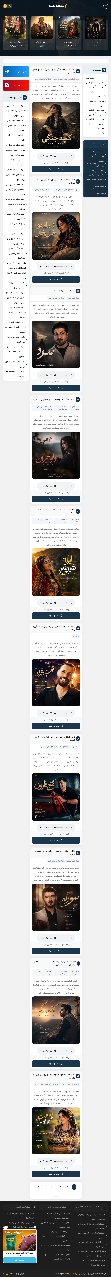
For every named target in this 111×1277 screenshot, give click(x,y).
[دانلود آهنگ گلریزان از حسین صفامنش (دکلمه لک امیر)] (69, 27)
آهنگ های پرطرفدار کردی (101, 101)
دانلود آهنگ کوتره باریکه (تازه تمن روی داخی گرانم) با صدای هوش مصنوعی (16, 221)
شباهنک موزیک (72, 1273)
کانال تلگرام (22, 71)
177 (39, 1187)
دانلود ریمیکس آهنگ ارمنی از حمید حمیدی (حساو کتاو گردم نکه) (21, 1225)
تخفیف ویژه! (20, 1260)
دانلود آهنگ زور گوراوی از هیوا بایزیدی (15, 339)
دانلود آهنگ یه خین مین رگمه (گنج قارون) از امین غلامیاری (16, 189)
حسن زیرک (90, 163)
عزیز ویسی (100, 179)
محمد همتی (91, 186)
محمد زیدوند (8, 1273)
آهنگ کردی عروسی (100, 121)
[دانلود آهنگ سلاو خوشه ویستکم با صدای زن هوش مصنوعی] (95, 27)
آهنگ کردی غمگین (90, 112)
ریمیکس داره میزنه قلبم (15, 44)
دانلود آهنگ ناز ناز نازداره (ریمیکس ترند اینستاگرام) (19, 1216)
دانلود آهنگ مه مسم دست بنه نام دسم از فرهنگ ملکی (17, 253)
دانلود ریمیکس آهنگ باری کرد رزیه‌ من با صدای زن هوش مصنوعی (15, 297)
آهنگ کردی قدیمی (100, 112)
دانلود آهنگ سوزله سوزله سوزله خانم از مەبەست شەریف (15, 204)
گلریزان (69, 44)
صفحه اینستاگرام (20, 85)
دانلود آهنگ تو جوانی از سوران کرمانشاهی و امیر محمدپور (16, 352)
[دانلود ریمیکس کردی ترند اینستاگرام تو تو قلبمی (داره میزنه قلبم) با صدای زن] (15, 27)
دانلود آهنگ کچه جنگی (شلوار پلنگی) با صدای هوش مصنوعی (16, 110)
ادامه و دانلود (54, 169)
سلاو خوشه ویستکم (96, 44)
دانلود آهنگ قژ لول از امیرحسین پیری (17, 285)
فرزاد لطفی (90, 179)
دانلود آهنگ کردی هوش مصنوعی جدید (90, 85)
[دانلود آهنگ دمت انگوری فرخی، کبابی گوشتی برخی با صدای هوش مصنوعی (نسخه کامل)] (42, 27)
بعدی (56, 1193)
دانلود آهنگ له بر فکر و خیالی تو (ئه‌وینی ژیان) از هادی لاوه (16, 312)
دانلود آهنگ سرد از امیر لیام (16, 138)
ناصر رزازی (100, 193)
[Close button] (35, 1227)
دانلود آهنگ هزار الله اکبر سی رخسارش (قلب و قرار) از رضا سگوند (16, 174)
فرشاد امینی (100, 186)
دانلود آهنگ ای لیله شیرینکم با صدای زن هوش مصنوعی (18, 160)
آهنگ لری (90, 101)
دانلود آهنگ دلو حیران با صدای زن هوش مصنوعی (15, 147)
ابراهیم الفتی (101, 154)
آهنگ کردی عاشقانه (90, 121)
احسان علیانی (91, 154)
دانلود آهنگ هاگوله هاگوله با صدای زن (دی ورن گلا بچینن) (16, 238)
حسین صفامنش (101, 172)
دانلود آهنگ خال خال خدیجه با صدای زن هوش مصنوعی (15, 327)
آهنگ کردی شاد (100, 131)
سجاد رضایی (91, 172)
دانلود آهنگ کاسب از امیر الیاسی (15, 364)
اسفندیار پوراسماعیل (100, 163)
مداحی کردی (101, 85)
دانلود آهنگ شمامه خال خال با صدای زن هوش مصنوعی (16, 125)
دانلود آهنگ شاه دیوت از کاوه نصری (15, 374)
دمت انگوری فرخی (42, 44)
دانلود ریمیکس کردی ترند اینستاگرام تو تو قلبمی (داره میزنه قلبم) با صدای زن (16, 271)
